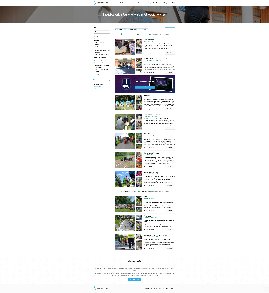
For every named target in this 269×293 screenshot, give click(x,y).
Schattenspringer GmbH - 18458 (151, 236)
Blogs (172, 288)
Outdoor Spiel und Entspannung (102, 50)
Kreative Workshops (100, 42)
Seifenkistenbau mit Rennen (152, 114)
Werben (134, 3)
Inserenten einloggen (162, 3)
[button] (129, 47)
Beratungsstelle (150, 3)
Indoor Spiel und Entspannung (102, 54)
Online (96, 38)
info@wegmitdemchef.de (151, 288)
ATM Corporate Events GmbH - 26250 (152, 217)
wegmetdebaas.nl (98, 86)
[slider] (94, 79)
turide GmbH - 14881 (148, 41)
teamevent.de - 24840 (149, 198)
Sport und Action (99, 58)
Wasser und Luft (99, 63)
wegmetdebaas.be (98, 88)
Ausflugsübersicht (125, 3)
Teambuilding (98, 67)
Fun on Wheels (98, 61)
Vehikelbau (147, 95)
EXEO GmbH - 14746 (148, 154)
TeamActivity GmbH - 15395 (150, 116)
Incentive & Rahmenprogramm (102, 69)
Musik (96, 46)
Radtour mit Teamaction (151, 172)
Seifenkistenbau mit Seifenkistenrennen (155, 235)
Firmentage (147, 216)
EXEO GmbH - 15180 (148, 97)
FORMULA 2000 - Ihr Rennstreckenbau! (155, 59)
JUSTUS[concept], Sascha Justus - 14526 (153, 60)
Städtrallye (97, 52)
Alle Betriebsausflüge (164, 288)
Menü (173, 2)
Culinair (97, 44)
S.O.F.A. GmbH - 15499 (149, 135)
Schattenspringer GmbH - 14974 (151, 173)
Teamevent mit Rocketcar (151, 153)
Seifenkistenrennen (149, 39)
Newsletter (141, 3)
